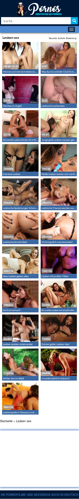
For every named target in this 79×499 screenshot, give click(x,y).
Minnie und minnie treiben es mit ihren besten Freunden (33, 71)
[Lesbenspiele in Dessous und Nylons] (20, 396)
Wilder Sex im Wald (13, 378)
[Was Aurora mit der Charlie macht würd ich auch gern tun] (59, 55)
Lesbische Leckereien (53, 105)
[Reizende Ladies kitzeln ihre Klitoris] (20, 123)
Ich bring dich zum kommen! (57, 242)
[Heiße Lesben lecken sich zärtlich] (59, 157)
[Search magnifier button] (74, 20)
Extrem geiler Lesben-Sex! (56, 344)
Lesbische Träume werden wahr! (59, 208)
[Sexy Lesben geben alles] (20, 260)
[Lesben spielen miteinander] (20, 328)
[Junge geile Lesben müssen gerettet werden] (59, 123)
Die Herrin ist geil (12, 105)
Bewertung (71, 38)
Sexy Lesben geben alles (16, 276)
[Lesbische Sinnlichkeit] (20, 226)
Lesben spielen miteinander (18, 344)
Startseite (6, 421)
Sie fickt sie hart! (12, 310)
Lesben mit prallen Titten (55, 276)
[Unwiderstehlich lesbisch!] (59, 362)
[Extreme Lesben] (20, 157)
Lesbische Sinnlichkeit (15, 242)
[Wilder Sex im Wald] (20, 362)
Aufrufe (61, 38)
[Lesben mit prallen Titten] (59, 260)
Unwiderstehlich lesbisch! (56, 378)
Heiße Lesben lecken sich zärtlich (60, 174)
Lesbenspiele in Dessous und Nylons (22, 412)
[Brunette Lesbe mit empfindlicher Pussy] (59, 294)
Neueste (53, 38)
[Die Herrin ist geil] (20, 89)
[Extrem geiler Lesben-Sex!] (59, 328)
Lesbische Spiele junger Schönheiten (23, 208)
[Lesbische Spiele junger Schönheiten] (20, 192)
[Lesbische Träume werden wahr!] (59, 192)
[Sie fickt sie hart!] (20, 294)
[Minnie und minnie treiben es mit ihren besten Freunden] (20, 55)
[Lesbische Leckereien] (59, 89)
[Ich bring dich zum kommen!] (59, 226)
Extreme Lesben (11, 174)
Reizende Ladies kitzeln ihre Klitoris (22, 139)
